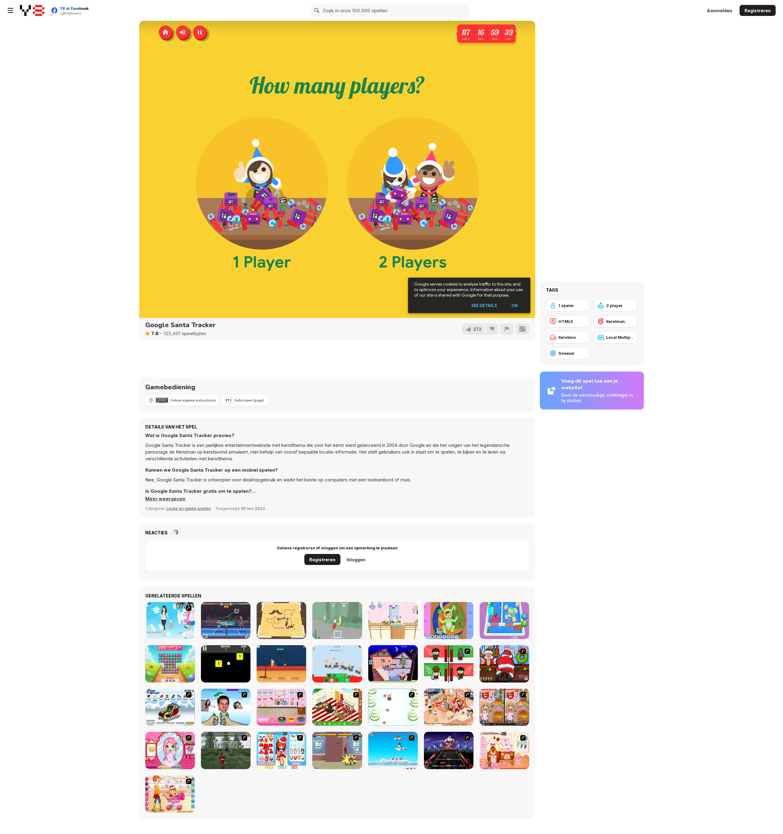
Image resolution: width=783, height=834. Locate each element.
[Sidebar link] (10, 10)
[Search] (317, 10)
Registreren (757, 10)
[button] (165, 499)
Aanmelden (719, 10)
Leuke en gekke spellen (188, 508)
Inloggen (356, 559)
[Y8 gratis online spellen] (32, 10)
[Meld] (507, 329)
